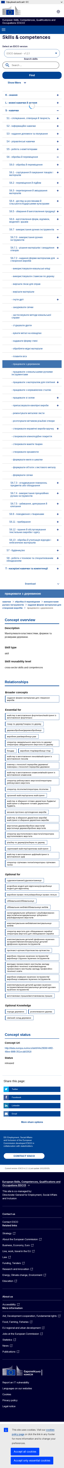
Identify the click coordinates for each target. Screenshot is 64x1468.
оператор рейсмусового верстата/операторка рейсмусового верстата (29, 781)
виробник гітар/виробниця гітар (35, 751)
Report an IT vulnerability (15, 1382)
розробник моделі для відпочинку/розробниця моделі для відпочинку (29, 887)
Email (14, 1113)
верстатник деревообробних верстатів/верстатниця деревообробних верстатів (26, 827)
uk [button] (58, 11)
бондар (10, 751)
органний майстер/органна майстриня (26, 795)
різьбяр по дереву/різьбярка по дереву (26, 842)
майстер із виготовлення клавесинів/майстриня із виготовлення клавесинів (31, 773)
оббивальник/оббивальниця (20, 901)
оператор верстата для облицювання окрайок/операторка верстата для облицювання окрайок (30, 932)
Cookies (6, 1394)
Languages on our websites (17, 1388)
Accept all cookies (25, 1451)
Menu (4, 30)
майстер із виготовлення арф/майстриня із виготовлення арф (28, 855)
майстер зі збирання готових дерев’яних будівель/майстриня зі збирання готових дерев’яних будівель (31, 803)
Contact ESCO (10, 1221)
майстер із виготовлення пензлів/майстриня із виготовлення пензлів (29, 757)
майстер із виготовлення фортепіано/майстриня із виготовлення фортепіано (31, 716)
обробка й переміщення (27, 601)
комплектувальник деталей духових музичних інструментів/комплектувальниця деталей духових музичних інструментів (31, 987)
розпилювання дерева (41, 1011)
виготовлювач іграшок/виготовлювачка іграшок (29, 996)
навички (6, 601)
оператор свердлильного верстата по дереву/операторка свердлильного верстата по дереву (30, 743)
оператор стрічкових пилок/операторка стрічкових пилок (31, 863)
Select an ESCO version (15, 46)
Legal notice (8, 1406)
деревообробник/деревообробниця (24, 730)
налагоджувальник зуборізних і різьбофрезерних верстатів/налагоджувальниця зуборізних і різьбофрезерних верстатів (30, 915)
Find (32, 75)
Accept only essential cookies (32, 1460)
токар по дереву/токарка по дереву (24, 724)
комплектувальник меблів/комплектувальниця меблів (29, 924)
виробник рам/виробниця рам (21, 736)
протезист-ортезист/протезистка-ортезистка (28, 950)
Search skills (31, 59)
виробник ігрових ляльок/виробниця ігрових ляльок (32, 894)
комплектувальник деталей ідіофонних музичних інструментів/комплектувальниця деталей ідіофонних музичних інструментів (30, 941)
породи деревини (15, 1011)
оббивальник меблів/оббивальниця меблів (27, 907)
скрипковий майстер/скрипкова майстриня (27, 848)
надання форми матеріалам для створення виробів (28, 699)
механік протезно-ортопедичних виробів (26, 812)
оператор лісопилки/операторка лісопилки (27, 789)
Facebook (16, 1097)
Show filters (14, 82)
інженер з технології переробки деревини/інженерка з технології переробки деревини (28, 765)
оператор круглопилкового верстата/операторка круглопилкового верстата (30, 835)
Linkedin (16, 1105)
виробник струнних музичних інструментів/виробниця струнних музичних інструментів (28, 957)
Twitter (15, 1089)
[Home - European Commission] (11, 10)
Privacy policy (10, 1400)
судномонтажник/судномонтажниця (24, 880)
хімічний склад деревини (19, 1018)
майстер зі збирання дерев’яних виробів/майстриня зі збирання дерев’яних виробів (28, 819)
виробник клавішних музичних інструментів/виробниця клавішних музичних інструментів (28, 978)
